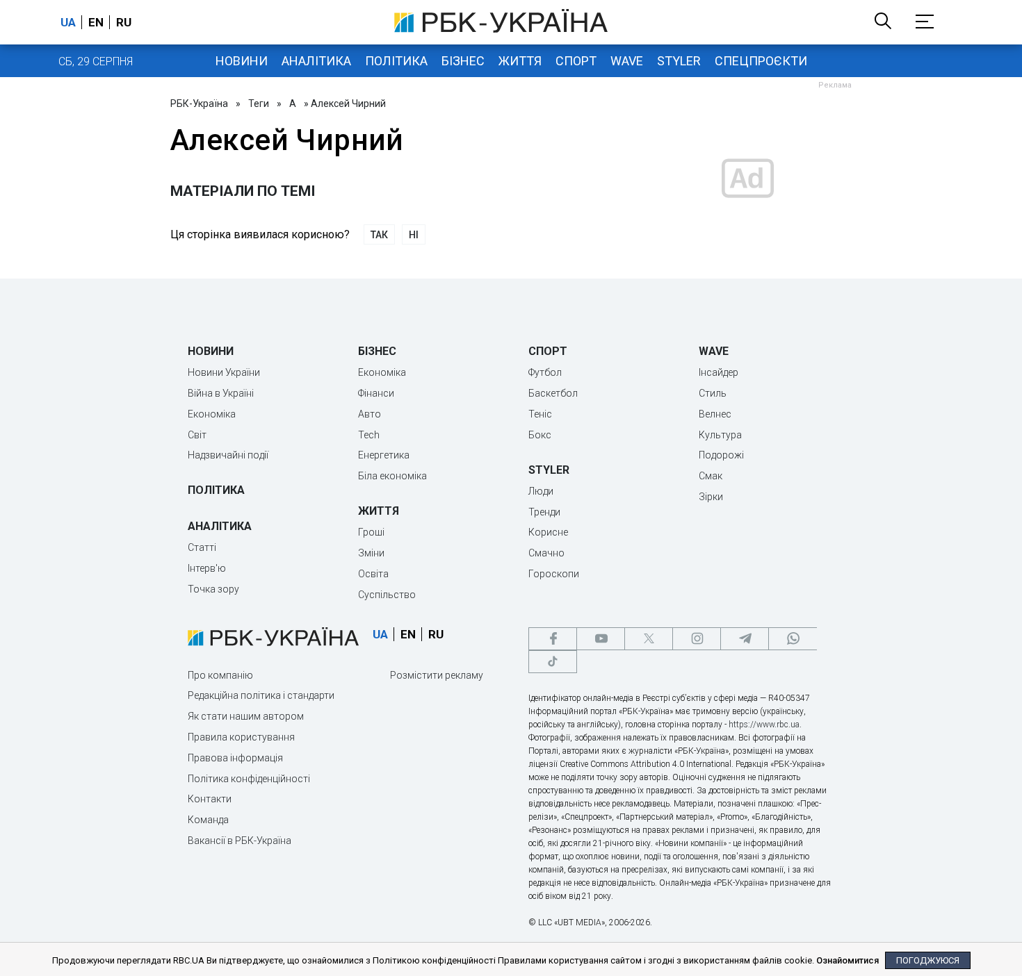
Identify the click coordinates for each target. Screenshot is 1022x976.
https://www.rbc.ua (764, 724)
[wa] (792, 638)
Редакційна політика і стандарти (261, 695)
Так (379, 234)
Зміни (371, 553)
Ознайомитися (847, 960)
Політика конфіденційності (249, 778)
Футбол (545, 372)
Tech (369, 434)
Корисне (548, 532)
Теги (258, 103)
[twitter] (648, 638)
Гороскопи (553, 573)
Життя (520, 60)
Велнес (715, 414)
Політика (396, 60)
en (96, 22)
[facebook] (552, 638)
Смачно (546, 553)
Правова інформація (235, 757)
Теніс (540, 414)
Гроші (371, 532)
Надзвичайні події (228, 455)
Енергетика (383, 455)
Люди (540, 491)
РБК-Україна (199, 103)
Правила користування (241, 737)
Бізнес (463, 60)
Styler (679, 60)
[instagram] (696, 638)
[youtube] (600, 638)
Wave (626, 60)
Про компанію (220, 675)
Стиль (713, 393)
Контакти (210, 798)
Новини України (224, 372)
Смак (710, 475)
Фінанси (376, 393)
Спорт (576, 60)
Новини (242, 60)
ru (123, 22)
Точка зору (213, 589)
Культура (720, 434)
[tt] (552, 661)
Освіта (373, 573)
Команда (208, 819)
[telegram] (744, 638)
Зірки (711, 496)
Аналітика (316, 60)
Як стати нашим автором (246, 716)
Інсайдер (718, 372)
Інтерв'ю (207, 568)
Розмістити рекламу (436, 675)
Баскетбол (553, 393)
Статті (202, 547)
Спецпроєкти (761, 60)
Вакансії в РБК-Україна (239, 840)
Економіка (212, 414)
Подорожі (721, 455)
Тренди (544, 512)
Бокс (539, 434)
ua (68, 22)
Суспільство (387, 594)
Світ (197, 434)
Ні (414, 234)
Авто (369, 414)
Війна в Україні (221, 393)
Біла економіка (392, 475)
